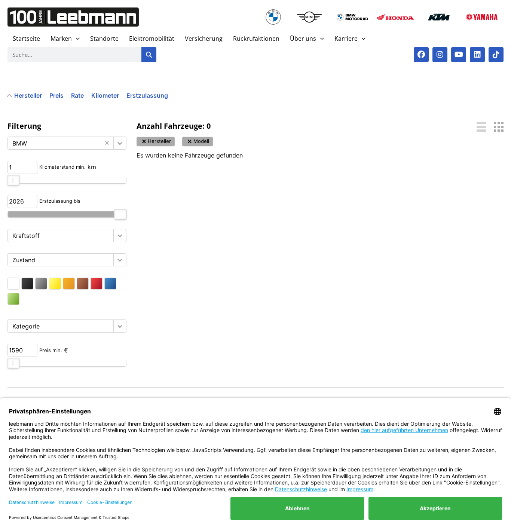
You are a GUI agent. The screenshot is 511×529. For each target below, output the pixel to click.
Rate (77, 95)
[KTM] (438, 17)
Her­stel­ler (28, 95)
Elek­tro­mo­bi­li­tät (151, 38)
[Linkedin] (477, 54)
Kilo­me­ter (105, 95)
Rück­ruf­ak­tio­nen (256, 38)
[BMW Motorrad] (352, 17)
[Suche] (148, 54)
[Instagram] (439, 54)
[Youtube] (458, 54)
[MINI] (309, 17)
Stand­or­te (104, 38)
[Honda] (395, 17)
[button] (119, 143)
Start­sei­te (26, 38)
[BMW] (273, 17)
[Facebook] (421, 54)
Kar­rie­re (346, 38)
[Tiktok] (496, 54)
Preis (56, 95)
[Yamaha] (482, 17)
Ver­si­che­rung (204, 38)
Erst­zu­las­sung (147, 95)
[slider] (13, 180)
